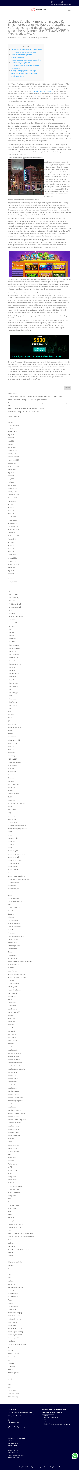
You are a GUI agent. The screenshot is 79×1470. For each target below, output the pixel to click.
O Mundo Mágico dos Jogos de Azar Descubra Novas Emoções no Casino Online (35, 396)
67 (9, 721)
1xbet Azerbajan (13, 645)
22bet (10, 712)
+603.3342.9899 (15, 1422)
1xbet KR (11, 680)
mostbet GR (12, 1075)
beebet (10, 791)
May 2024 (11, 479)
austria (10, 730)
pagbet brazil (12, 1158)
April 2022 (11, 552)
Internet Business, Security (17, 974)
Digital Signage (13, 1445)
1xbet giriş (11, 667)
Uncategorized (33, 38)
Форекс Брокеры (14, 1373)
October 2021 (12, 561)
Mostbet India (12, 1082)
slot (9, 1271)
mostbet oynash (13, 1094)
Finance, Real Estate (14, 923)
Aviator (10, 734)
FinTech (10, 930)
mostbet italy (12, 1085)
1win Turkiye (12, 620)
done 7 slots (12, 911)
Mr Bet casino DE (14, 1129)
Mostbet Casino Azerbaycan (17, 1066)
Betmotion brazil (13, 794)
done (9, 904)
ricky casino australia (15, 1262)
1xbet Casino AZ (13, 654)
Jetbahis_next (12, 987)
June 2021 (11, 574)
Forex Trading (12, 942)
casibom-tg (11, 844)
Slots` (10, 1278)
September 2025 (13, 431)
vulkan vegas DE (13, 1325)
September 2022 (13, 536)
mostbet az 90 (13, 1050)
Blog (9, 813)
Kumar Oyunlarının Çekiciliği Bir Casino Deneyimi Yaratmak (27, 400)
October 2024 (12, 463)
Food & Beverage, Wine (16, 936)
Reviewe (10, 1256)
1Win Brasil (11, 601)
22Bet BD (11, 715)
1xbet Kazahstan (13, 673)
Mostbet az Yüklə (13, 1056)
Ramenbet (11, 1246)
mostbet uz (12, 1107)
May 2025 (11, 441)
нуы (9, 1360)
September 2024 (13, 466)
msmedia (13, 38)
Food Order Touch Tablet (16, 1455)
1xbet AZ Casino (13, 642)
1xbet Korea (12, 677)
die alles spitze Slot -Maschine (44, 91)
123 (9, 588)
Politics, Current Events (15, 1224)
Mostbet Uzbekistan (14, 1123)
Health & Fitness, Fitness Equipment (20, 961)
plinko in (10, 1214)
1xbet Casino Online (14, 664)
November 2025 (13, 425)
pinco (10, 1199)
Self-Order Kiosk (13, 1452)
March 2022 (12, 555)
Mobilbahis (11, 1022)
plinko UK (11, 1218)
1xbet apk (11, 632)
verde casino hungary (15, 1313)
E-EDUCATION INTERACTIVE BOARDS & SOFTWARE (56, 1425)
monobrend (12, 1037)
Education (11, 917)
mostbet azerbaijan (14, 1059)
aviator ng (11, 756)
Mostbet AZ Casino (14, 1053)
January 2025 (12, 454)
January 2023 (12, 523)
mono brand (12, 1028)
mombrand (11, 1025)
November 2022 (13, 529)
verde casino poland (14, 1316)
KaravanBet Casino (14, 990)
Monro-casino (12, 1041)
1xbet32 (10, 708)
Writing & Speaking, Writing (17, 1344)
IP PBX (44, 1421)
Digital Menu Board (14, 1457)
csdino (10, 895)
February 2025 (12, 450)
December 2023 (13, 495)
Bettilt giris (11, 800)
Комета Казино (13, 1354)
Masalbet (11, 1015)
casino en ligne (13, 851)
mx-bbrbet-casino (14, 1135)
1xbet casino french (14, 661)
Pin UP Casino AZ (14, 1183)
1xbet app (11, 636)
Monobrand (12, 1034)
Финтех (10, 1369)
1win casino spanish (14, 607)
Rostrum (11, 1441)
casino (10, 848)
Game (10, 952)
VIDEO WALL (46, 1415)
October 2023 (12, 498)
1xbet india (11, 670)
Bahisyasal (11, 775)
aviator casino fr (13, 743)
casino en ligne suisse (15, 860)
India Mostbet (12, 971)
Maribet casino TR (14, 1012)
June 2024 (11, 476)
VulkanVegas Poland (14, 1338)
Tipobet (10, 1300)
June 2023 (11, 507)
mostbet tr (11, 1104)
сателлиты (11, 1366)
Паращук (11, 1363)
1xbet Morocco (13, 686)
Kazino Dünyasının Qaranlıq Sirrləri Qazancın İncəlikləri (26, 408)
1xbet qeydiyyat (13, 692)
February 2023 (12, 520)
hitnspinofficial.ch (13, 965)
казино (10, 1351)
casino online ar (13, 867)
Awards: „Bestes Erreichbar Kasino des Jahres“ (26, 60)
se (8, 1268)
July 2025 (11, 435)
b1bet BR (11, 768)
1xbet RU (11, 696)
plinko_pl (11, 1221)
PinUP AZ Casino (13, 1205)
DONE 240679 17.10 (14, 908)
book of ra (11, 816)
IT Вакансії (11, 980)
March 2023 (12, 517)
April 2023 (11, 514)
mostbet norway (13, 1091)
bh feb (10, 806)
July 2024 (11, 473)
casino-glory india (14, 882)
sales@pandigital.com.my (18, 1427)
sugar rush (11, 1290)
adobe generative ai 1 (15, 727)
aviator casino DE (14, 740)
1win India (11, 613)
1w (9, 591)
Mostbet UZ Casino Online (17, 1113)
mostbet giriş (12, 1072)
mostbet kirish (12, 1088)
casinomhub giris (13, 889)
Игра (9, 1347)
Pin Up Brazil (12, 1177)
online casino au (13, 1145)
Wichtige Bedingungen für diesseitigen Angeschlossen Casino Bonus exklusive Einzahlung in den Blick (24, 73)
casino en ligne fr (13, 857)
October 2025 (12, 428)
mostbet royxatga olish (15, 1101)
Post (9, 1230)
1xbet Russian (12, 702)
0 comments (43, 38)
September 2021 (13, 564)
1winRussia (11, 626)
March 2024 (12, 485)
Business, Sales (13, 838)
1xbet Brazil (12, 651)
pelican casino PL (13, 1170)
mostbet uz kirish (13, 1116)
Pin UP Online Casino (15, 1192)
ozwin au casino (13, 1151)
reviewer (11, 1259)
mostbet (11, 1044)
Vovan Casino (12, 1322)
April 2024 (11, 482)
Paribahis (11, 1161)
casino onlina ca (13, 863)
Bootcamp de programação (17, 825)
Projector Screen (14, 1443)
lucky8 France (12, 1009)
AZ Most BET (12, 759)
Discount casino (13, 898)
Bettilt (10, 797)
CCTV (44, 1419)
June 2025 (11, 438)
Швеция (10, 1376)
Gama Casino (12, 949)
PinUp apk (11, 1202)
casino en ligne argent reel (16, 854)
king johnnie (12, 996)
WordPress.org (13, 1396)
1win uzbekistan (13, 623)
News (10, 1142)
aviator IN (11, 746)
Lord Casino (12, 1003)
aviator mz (11, 753)
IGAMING (11, 968)
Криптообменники (14, 1357)
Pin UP (10, 1173)
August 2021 (12, 567)
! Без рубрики (12, 582)
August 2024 (12, 469)
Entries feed (12, 1390)
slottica (10, 1281)
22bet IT (10, 718)
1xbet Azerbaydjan (14, 648)
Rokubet (10, 1265)
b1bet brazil (12, 772)
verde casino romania (15, 1319)
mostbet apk (12, 1047)
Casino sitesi (12, 873)
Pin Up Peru (12, 1196)
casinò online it (13, 870)
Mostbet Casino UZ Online (17, 1069)
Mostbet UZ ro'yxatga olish (17, 1120)
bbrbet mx (11, 787)
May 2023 (11, 510)
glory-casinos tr (13, 958)
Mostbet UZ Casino (14, 1110)
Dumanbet (11, 914)
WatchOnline (12, 1341)
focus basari (12, 933)
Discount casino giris (15, 901)
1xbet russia (12, 699)
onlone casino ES (13, 1148)
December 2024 (13, 457)
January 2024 (12, 492)
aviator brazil (12, 737)
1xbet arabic (12, 639)
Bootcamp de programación (17, 829)
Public (10, 1240)
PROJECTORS (46, 1423)
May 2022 (11, 548)
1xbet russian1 (13, 705)
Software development (15, 1287)
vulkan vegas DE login (15, 1328)
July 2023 (11, 504)
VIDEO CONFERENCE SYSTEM (50, 1417)
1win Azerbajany (13, 598)
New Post (11, 1139)
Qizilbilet (10, 1243)
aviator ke (11, 749)
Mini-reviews (12, 1018)
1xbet (10, 629)
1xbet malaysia (13, 683)
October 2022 (12, 533)
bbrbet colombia (13, 784)
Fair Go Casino (13, 920)
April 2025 (11, 444)
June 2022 (11, 545)
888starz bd (12, 724)
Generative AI (12, 955)
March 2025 (12, 447)
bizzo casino (12, 810)
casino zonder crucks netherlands (19, 879)
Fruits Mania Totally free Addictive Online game (23, 412)
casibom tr (11, 841)
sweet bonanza (13, 1294)
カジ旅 (10, 1379)
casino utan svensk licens (16, 876)
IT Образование (13, 984)
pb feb (10, 1167)
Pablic (10, 1154)
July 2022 (11, 542)
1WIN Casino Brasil (14, 604)
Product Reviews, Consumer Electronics (21, 1233)
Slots (9, 1275)
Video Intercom (13, 1450)
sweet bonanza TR (14, 1297)
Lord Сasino (12, 1006)
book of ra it (12, 819)
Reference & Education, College (18, 1249)
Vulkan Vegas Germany (15, 1332)
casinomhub (12, 886)
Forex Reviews (13, 939)
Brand (10, 832)
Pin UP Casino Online (15, 1186)
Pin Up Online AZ (13, 1189)
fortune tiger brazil (14, 946)
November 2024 (13, 460)
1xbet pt (10, 689)
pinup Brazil (12, 1208)
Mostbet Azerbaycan (15, 1063)
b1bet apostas (12, 765)
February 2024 (12, 488)
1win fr (10, 610)
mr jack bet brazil (13, 1132)
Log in (10, 1387)
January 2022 (12, 558)
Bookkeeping (12, 822)
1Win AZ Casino (13, 594)
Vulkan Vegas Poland (15, 1335)
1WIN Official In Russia (15, 617)
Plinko (10, 1211)
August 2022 (12, 539)
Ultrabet (10, 1303)
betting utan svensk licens (16, 803)
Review (10, 1252)
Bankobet (11, 778)
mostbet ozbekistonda (15, 1097)
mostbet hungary (13, 1078)
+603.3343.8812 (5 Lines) (17, 1420)
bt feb (10, 835)
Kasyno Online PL (14, 993)
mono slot (11, 1031)
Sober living (12, 1284)
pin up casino (12, 1180)
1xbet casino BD (13, 658)
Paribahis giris (12, 1164)
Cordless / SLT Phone (15, 1448)
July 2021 (11, 571)
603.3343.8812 (56, 4)
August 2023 (12, 501)
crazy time (11, 892)
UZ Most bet (12, 1309)
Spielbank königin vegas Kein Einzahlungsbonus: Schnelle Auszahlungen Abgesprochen (25, 65)
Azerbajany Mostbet (14, 762)
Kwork (10, 999)
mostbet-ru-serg (13, 1126)
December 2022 (13, 526)
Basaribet (11, 781)
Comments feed (13, 1393)
